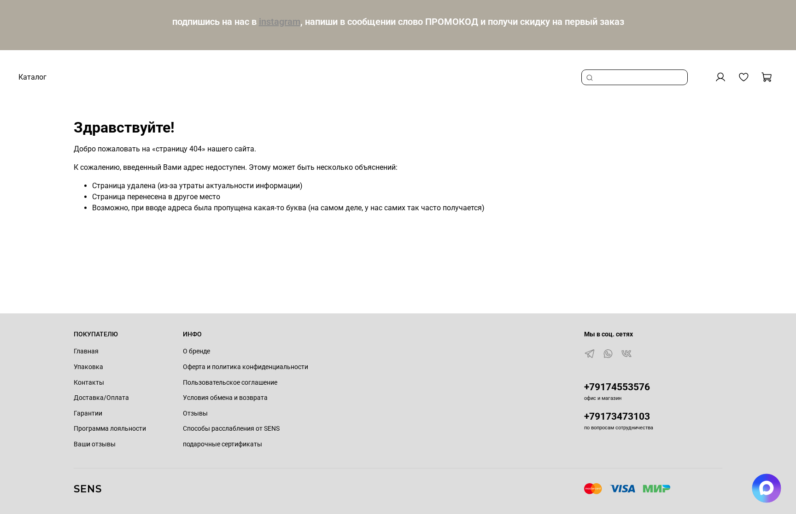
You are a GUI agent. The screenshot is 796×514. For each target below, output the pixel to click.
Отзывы (195, 413)
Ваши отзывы (95, 444)
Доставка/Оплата (101, 398)
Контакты (89, 383)
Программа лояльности (110, 429)
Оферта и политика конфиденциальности (245, 367)
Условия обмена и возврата (225, 398)
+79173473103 (617, 416)
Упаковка (88, 367)
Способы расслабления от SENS (231, 429)
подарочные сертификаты (222, 444)
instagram (279, 21)
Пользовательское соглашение (230, 383)
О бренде (196, 351)
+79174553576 (617, 387)
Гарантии (88, 413)
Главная (86, 351)
